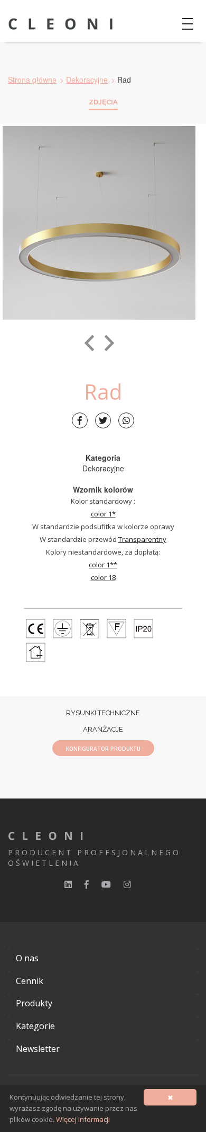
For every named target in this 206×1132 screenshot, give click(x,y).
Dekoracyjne (87, 79)
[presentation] (89, 343)
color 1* (103, 514)
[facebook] (87, 884)
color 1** (103, 564)
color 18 (103, 577)
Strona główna (32, 79)
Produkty (34, 1003)
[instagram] (127, 884)
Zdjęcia (103, 102)
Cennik (29, 981)
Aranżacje (103, 729)
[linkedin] (68, 884)
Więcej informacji (83, 1119)
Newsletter (38, 1049)
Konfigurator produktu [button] (103, 748)
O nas (27, 958)
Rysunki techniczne (103, 713)
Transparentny (142, 539)
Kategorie (35, 1026)
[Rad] (99, 223)
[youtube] (106, 884)
